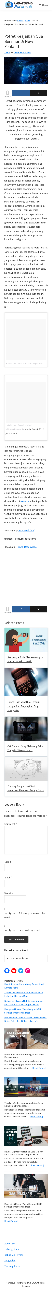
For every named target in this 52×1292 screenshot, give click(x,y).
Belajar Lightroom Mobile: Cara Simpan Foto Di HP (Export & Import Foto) (23, 1153)
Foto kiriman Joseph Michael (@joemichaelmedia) (28, 363)
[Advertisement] (26, 579)
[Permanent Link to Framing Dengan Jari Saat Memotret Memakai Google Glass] (26, 758)
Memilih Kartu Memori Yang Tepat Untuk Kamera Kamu (24, 1056)
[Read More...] (39, 1068)
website (24, 501)
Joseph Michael (26, 530)
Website (8, 893)
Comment (10, 824)
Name (8, 861)
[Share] (21, 93)
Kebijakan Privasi (13, 1255)
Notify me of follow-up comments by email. (24, 915)
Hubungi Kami (11, 1249)
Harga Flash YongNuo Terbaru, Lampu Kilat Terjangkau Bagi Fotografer (23, 706)
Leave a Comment (22, 52)
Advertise (9, 1243)
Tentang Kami (12, 1266)
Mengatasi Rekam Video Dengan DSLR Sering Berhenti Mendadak (23, 1205)
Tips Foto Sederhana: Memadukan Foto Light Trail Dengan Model (23, 1104)
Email (8, 877)
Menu (45, 5)
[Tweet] (38, 93)
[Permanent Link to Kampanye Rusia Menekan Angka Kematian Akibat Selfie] (26, 630)
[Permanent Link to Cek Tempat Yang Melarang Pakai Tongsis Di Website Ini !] (26, 719)
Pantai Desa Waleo (27, 547)
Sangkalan (9, 1260)
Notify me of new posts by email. (22, 930)
